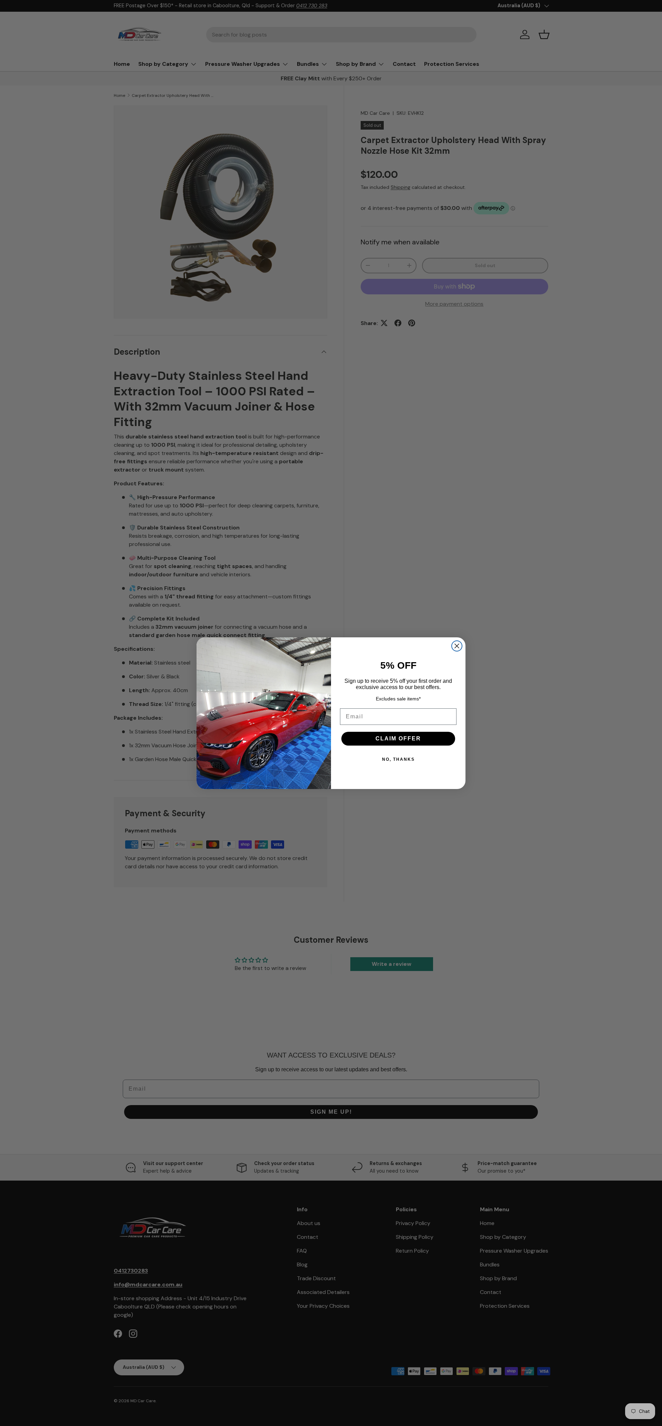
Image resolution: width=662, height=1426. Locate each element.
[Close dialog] (457, 646)
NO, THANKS (398, 759)
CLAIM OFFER (398, 738)
